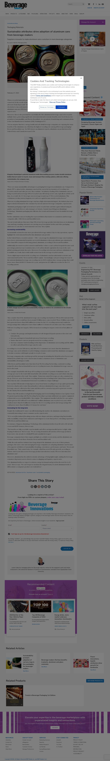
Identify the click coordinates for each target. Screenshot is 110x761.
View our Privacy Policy (57, 102)
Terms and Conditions (43, 96)
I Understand (61, 107)
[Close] (81, 78)
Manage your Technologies (47, 107)
